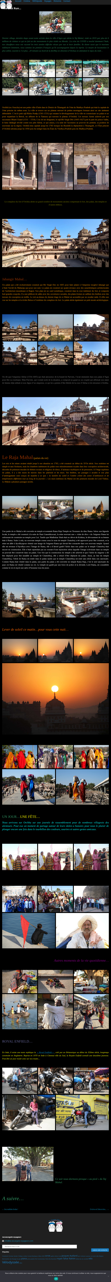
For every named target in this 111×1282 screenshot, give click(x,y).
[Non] (108, 1276)
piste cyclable (31, 1259)
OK (56, 1279)
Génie (56, 1256)
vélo (90, 1258)
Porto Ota (48, 1259)
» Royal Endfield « (45, 1052)
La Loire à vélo (95, 1256)
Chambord (5, 1256)
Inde (60, 1256)
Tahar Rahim (69, 1258)
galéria (52, 1256)
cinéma (25, 1256)
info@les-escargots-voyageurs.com (18, 1241)
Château (20, 1256)
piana (24, 1258)
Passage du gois (16, 1259)
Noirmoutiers (5, 1259)
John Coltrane (81, 1256)
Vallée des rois (80, 1259)
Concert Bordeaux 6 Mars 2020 (36, 1256)
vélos (20, 1263)
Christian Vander (13, 1256)
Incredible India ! (10, 1209)
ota (10, 1259)
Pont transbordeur (40, 1259)
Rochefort (53, 1259)
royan (60, 1258)
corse (47, 1255)
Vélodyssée (10, 1262)
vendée (86, 1259)
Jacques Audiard (69, 1255)
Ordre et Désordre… (99, 1209)
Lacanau (88, 1256)
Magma (101, 1256)
